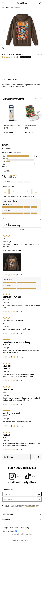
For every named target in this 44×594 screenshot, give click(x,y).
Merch (7, 7)
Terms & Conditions (28, 506)
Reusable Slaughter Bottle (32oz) (12, 125)
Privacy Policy (35, 506)
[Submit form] (39, 494)
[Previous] (36, 99)
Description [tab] (6, 79)
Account (17, 527)
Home (3, 7)
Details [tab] (15, 79)
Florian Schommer (21, 86)
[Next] (41, 99)
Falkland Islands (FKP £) (20, 540)
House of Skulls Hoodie (15, 7)
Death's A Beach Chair (30, 125)
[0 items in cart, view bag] (40, 3)
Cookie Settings (25, 527)
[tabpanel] (22, 84)
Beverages (5, 527)
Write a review (25, 57)
